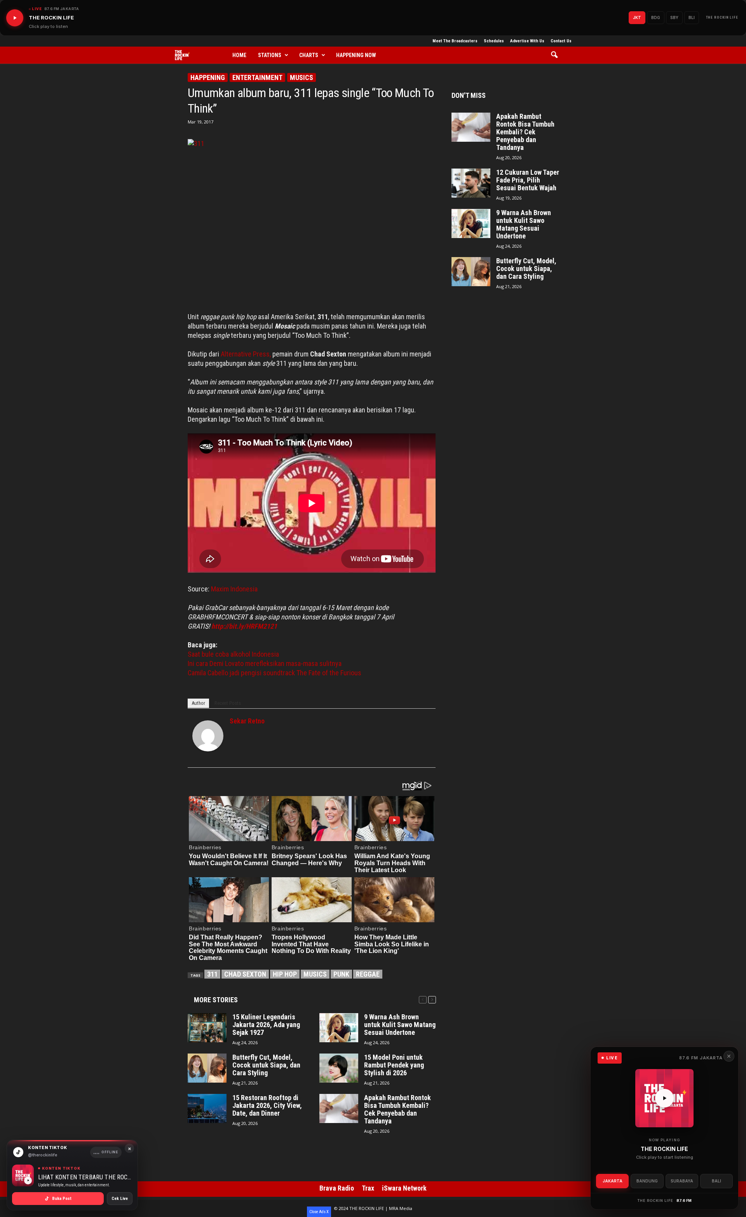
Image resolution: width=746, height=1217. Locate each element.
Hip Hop (285, 974)
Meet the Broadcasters (455, 40)
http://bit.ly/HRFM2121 (244, 626)
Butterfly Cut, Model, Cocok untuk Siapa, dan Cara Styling (266, 1065)
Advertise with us (527, 40)
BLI (691, 17)
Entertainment (257, 77)
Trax (368, 1188)
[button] (557, 55)
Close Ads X (319, 1211)
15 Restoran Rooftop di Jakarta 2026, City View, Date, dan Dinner (267, 1105)
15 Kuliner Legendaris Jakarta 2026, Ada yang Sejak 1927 (266, 1024)
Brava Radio (336, 1188)
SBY (674, 17)
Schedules (494, 40)
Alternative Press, (246, 354)
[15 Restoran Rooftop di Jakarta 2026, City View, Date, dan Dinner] (207, 1108)
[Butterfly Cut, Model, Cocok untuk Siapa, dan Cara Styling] (207, 1068)
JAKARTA (612, 1181)
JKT (637, 17)
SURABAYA (682, 1181)
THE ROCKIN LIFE (722, 17)
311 (212, 974)
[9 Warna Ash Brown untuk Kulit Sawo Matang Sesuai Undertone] (338, 1027)
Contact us (561, 40)
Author (198, 703)
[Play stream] (664, 1098)
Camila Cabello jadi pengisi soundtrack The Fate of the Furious (274, 673)
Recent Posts (227, 703)
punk (341, 974)
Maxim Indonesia (234, 589)
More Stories (216, 1000)
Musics (301, 77)
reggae (368, 974)
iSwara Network (404, 1188)
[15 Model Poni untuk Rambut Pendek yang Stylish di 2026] (338, 1068)
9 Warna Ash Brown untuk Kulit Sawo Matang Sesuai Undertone (400, 1024)
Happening (207, 77)
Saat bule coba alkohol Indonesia (233, 654)
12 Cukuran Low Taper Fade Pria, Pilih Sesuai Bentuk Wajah (527, 180)
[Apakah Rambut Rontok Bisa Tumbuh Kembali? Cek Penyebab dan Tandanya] (338, 1108)
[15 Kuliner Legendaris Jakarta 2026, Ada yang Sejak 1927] (207, 1027)
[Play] (14, 17)
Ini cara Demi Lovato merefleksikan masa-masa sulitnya (265, 663)
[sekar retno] (207, 735)
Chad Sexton (245, 974)
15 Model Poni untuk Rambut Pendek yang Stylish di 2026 (394, 1065)
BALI (716, 1181)
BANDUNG (647, 1181)
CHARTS (308, 55)
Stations (269, 55)
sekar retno (247, 721)
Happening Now (356, 55)
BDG (655, 17)
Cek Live (120, 1198)
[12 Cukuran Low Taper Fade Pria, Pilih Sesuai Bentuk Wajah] (470, 183)
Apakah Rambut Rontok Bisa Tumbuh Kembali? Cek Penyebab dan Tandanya (397, 1109)
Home (239, 55)
